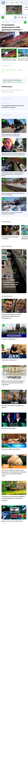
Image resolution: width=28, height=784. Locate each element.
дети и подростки (11, 69)
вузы (3, 69)
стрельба (20, 69)
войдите (5, 82)
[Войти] (22, 17)
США (3, 72)
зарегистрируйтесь (16, 82)
